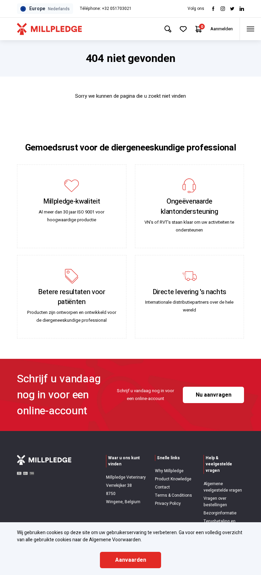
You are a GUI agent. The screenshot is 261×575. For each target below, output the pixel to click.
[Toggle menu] (250, 29)
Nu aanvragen (213, 395)
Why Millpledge (169, 471)
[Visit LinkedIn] (242, 8)
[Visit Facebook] (213, 8)
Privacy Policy (168, 503)
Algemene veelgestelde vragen (223, 487)
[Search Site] (167, 29)
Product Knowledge (173, 479)
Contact (162, 487)
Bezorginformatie (220, 513)
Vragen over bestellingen (215, 501)
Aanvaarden (130, 560)
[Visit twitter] (232, 8)
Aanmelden (221, 29)
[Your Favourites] (183, 29)
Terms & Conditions (173, 495)
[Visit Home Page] (49, 29)
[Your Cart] (198, 29)
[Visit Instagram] (223, 8)
